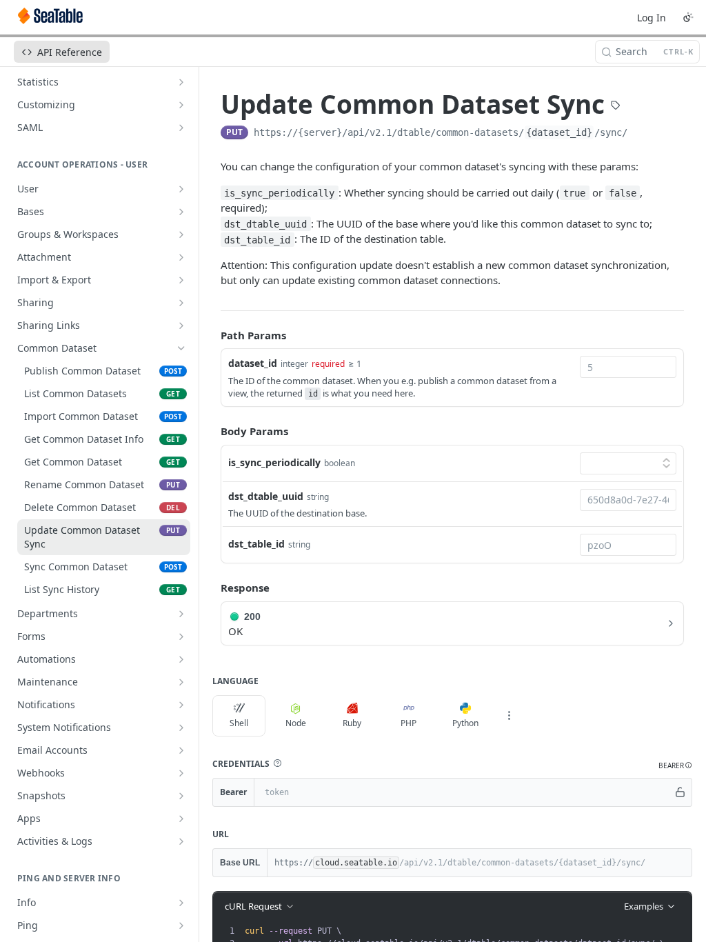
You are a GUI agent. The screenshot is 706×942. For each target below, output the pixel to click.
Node (295, 723)
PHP (408, 723)
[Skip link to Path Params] (211, 335)
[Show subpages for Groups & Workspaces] (181, 234)
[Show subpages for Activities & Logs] (181, 841)
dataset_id (252, 363)
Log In (651, 17)
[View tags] (615, 106)
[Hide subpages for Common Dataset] (181, 348)
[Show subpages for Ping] (181, 925)
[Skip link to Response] (211, 587)
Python (465, 723)
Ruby (352, 723)
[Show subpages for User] (181, 188)
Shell (239, 723)
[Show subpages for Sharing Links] (181, 325)
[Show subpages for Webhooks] (181, 773)
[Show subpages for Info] (181, 902)
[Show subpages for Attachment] (181, 257)
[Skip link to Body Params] (211, 432)
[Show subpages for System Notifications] (181, 727)
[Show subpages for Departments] (181, 613)
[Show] (680, 792)
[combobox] (628, 367)
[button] (277, 763)
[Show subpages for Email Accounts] (181, 750)
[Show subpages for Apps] (181, 818)
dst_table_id (256, 543)
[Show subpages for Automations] (181, 659)
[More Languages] (509, 715)
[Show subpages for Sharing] (181, 302)
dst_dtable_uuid (265, 496)
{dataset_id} (559, 132)
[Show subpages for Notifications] (181, 704)
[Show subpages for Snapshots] (181, 795)
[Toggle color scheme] (688, 17)
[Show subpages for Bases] (181, 211)
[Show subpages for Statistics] (181, 82)
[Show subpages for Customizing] (181, 104)
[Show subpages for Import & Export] (181, 279)
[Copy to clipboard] (641, 134)
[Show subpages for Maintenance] (181, 682)
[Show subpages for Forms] (181, 636)
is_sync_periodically (274, 462)
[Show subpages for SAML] (181, 127)
